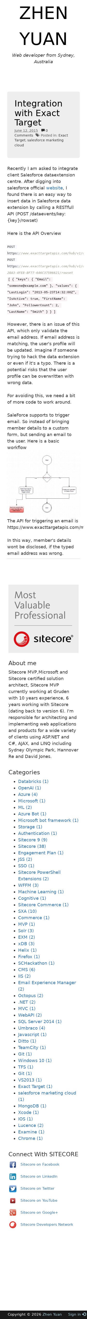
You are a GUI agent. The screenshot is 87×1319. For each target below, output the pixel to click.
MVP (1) (26, 924)
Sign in (75, 1314)
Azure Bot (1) (32, 813)
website (54, 187)
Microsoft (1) (31, 800)
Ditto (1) (27, 1041)
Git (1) (25, 1053)
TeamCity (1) (32, 1047)
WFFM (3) (28, 885)
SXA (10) (27, 911)
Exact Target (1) (35, 1086)
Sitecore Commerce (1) (43, 904)
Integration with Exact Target (38, 113)
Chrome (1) (30, 1138)
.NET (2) (27, 1002)
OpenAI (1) (29, 787)
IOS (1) (25, 1118)
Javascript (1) (32, 1034)
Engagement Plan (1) (41, 852)
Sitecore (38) (32, 846)
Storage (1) (30, 826)
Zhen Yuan (52, 1314)
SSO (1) (26, 865)
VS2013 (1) (30, 1079)
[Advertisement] (47, 84)
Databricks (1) (33, 781)
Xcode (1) (28, 1112)
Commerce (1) (34, 917)
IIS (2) (24, 976)
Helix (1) (27, 950)
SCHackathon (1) (36, 963)
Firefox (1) (29, 956)
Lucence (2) (31, 1125)
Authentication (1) (37, 833)
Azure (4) (28, 794)
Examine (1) (31, 1131)
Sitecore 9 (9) (32, 839)
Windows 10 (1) (35, 1060)
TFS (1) (25, 1066)
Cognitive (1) (32, 898)
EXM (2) (26, 937)
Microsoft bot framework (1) (48, 820)
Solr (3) (26, 930)
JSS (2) (25, 859)
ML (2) (25, 807)
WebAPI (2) (30, 1015)
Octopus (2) (30, 995)
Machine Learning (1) (41, 891)
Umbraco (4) (31, 1028)
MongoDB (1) (32, 1105)
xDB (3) (26, 943)
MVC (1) (27, 1008)
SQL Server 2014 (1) (40, 1021)
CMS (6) (26, 969)
